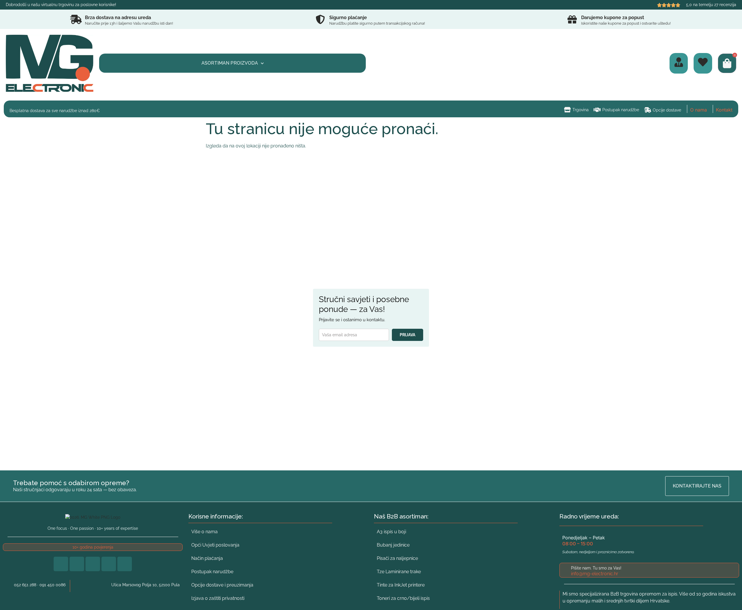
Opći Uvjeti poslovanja (215, 545)
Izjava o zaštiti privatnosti (217, 598)
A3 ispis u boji (391, 531)
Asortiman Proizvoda (229, 63)
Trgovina (580, 109)
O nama (698, 110)
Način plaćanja (207, 558)
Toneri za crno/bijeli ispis (403, 598)
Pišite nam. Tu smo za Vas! (596, 567)
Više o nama (204, 531)
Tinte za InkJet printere (401, 585)
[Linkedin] (93, 564)
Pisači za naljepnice (397, 558)
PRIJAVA (407, 335)
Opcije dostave (667, 109)
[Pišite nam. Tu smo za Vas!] (565, 570)
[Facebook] (61, 564)
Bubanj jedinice (393, 545)
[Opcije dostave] (647, 110)
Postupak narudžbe (620, 109)
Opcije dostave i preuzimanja (222, 585)
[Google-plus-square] (77, 564)
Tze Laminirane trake (399, 571)
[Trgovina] (567, 109)
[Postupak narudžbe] (597, 109)
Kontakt (724, 110)
